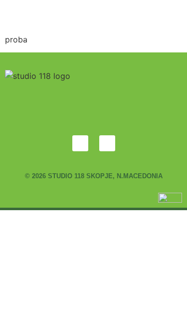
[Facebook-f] (80, 143)
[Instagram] (107, 143)
